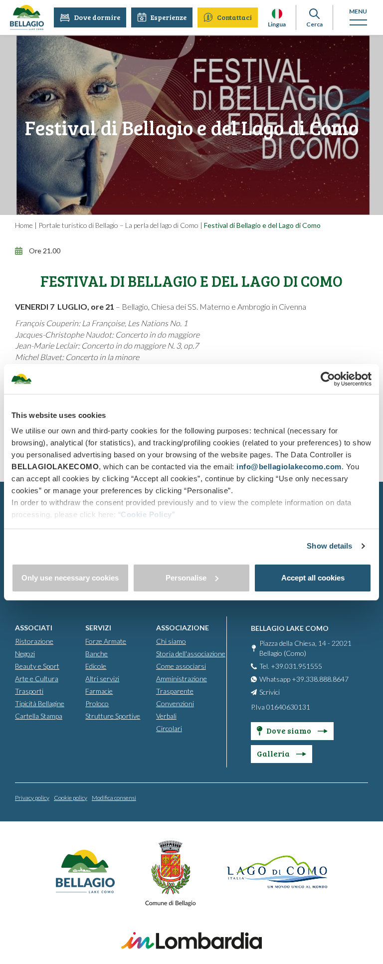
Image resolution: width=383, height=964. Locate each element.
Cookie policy (70, 797)
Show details (329, 546)
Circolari (169, 728)
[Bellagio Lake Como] (27, 17)
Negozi (25, 653)
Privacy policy (32, 797)
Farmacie (99, 691)
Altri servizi (102, 678)
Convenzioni (175, 703)
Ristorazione (34, 641)
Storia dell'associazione (190, 653)
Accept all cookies (313, 578)
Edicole (95, 666)
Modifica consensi (114, 797)
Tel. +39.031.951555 (290, 666)
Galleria (274, 753)
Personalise (186, 578)
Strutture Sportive (112, 716)
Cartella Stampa (38, 716)
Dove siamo (289, 730)
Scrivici (269, 692)
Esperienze (169, 17)
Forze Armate (105, 641)
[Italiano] (277, 13)
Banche (96, 653)
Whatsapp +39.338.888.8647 (304, 679)
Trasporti (29, 691)
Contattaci (234, 17)
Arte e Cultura (36, 678)
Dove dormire (97, 17)
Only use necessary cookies (70, 578)
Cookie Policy (146, 514)
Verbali (166, 716)
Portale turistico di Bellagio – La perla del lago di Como (118, 225)
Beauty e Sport (37, 666)
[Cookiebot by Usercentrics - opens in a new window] (328, 379)
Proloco (97, 703)
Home (24, 225)
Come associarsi (181, 666)
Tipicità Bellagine (39, 703)
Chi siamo (171, 641)
